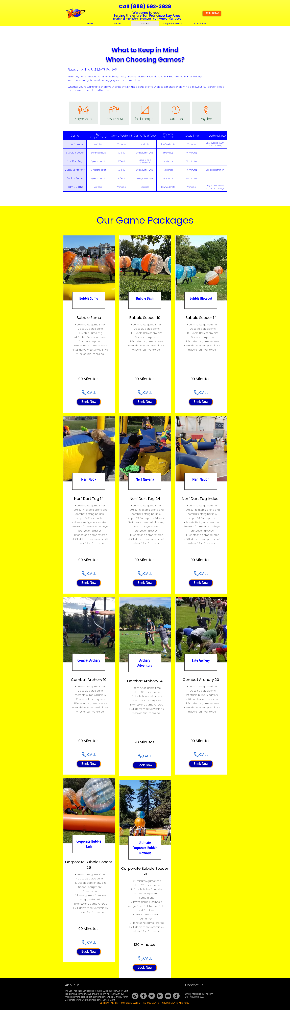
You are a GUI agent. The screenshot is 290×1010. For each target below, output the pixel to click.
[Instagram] (135, 996)
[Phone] (84, 392)
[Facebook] (143, 996)
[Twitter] (151, 996)
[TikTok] (176, 996)
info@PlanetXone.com (202, 993)
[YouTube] (168, 996)
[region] (89, 324)
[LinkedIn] (160, 996)
